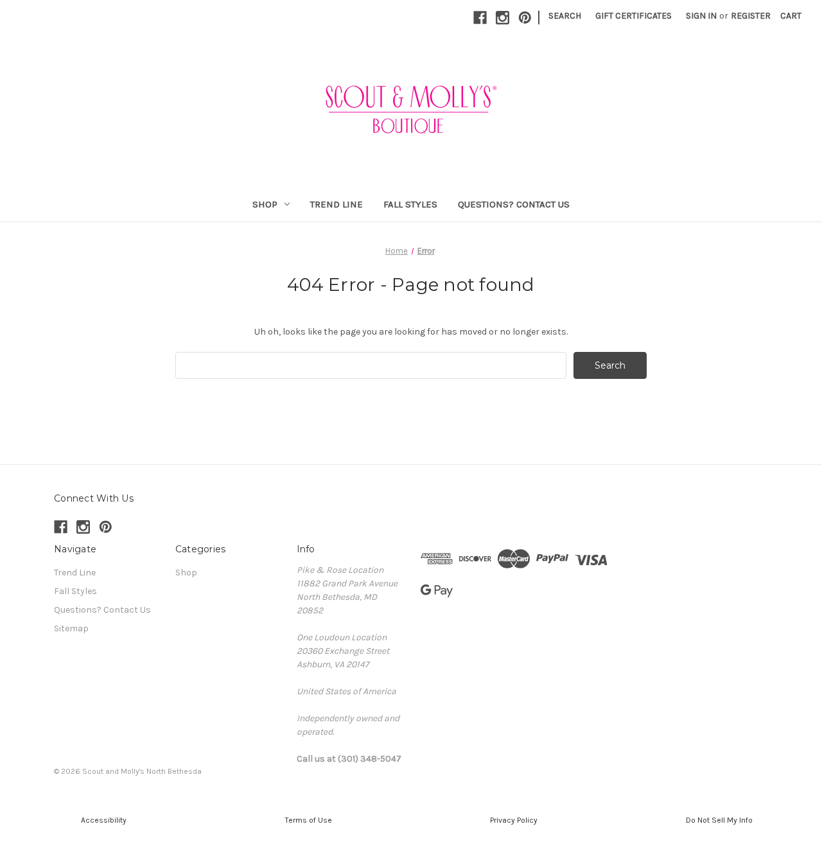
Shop (264, 204)
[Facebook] (480, 17)
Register (751, 15)
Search (564, 15)
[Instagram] (502, 17)
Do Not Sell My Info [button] (719, 820)
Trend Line (336, 204)
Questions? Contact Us (514, 204)
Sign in (701, 15)
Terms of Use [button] (308, 820)
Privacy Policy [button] (514, 820)
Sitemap (71, 628)
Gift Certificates (633, 15)
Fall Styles (410, 204)
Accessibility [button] (103, 820)
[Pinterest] (525, 17)
